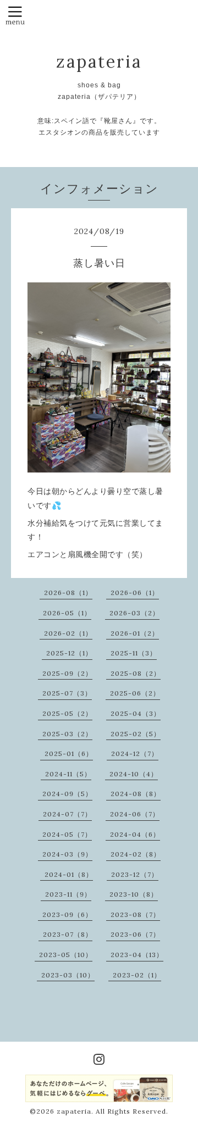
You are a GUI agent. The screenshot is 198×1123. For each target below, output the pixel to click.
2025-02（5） (136, 734)
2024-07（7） (67, 814)
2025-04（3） (136, 713)
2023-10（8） (133, 894)
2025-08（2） (136, 673)
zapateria (99, 61)
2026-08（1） (68, 592)
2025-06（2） (135, 693)
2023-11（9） (68, 894)
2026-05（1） (67, 613)
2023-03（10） (68, 975)
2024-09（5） (67, 794)
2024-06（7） (135, 814)
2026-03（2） (134, 613)
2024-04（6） (135, 834)
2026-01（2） (135, 633)
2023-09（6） (67, 914)
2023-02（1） (137, 975)
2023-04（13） (137, 954)
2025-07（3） (67, 693)
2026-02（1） (68, 633)
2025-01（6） (69, 753)
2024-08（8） (136, 794)
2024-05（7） (67, 834)
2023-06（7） (135, 934)
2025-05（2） (67, 713)
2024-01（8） (69, 874)
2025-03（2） (67, 734)
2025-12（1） (69, 653)
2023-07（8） (67, 934)
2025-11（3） (134, 653)
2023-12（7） (134, 874)
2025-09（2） (67, 673)
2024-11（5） (68, 774)
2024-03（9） (67, 854)
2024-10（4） (133, 774)
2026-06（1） (135, 592)
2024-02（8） (136, 854)
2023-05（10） (65, 954)
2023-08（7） (135, 914)
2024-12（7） (134, 753)
